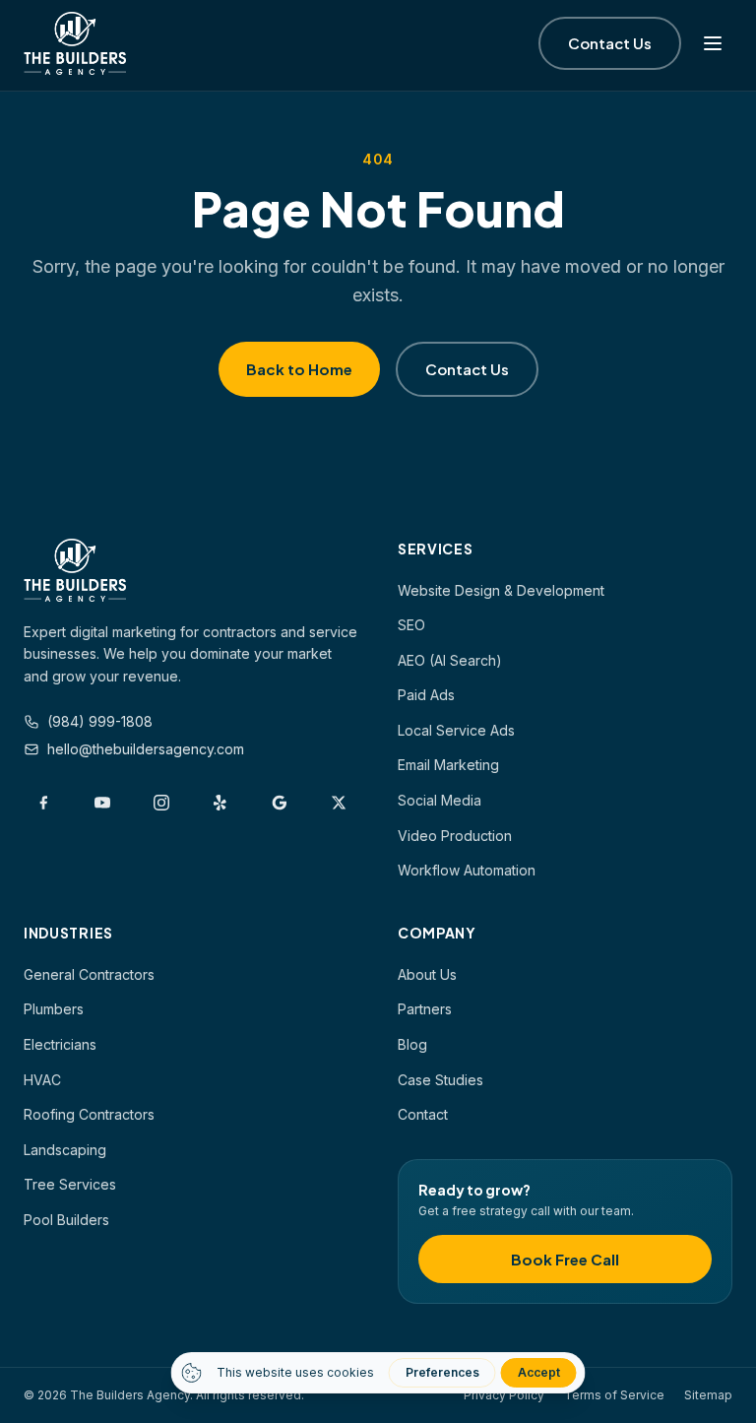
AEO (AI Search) (450, 660)
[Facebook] (43, 802)
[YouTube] (102, 802)
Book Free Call (565, 1259)
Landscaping (65, 1149)
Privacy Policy (504, 1395)
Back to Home (299, 368)
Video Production (455, 835)
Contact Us (610, 42)
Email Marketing (448, 764)
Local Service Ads (456, 730)
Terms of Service (614, 1395)
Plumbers (54, 1009)
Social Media (439, 800)
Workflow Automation (467, 870)
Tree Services (70, 1184)
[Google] (279, 802)
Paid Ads (426, 694)
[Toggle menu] (712, 43)
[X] (338, 802)
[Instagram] (161, 802)
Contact (423, 1114)
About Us (427, 974)
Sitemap (708, 1395)
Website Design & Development (501, 590)
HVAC (42, 1079)
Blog (412, 1044)
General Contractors (89, 974)
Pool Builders (66, 1219)
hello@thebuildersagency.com (145, 749)
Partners (425, 1009)
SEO (411, 624)
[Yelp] (220, 802)
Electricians (60, 1044)
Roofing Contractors (89, 1114)
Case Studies (440, 1079)
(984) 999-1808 (100, 721)
